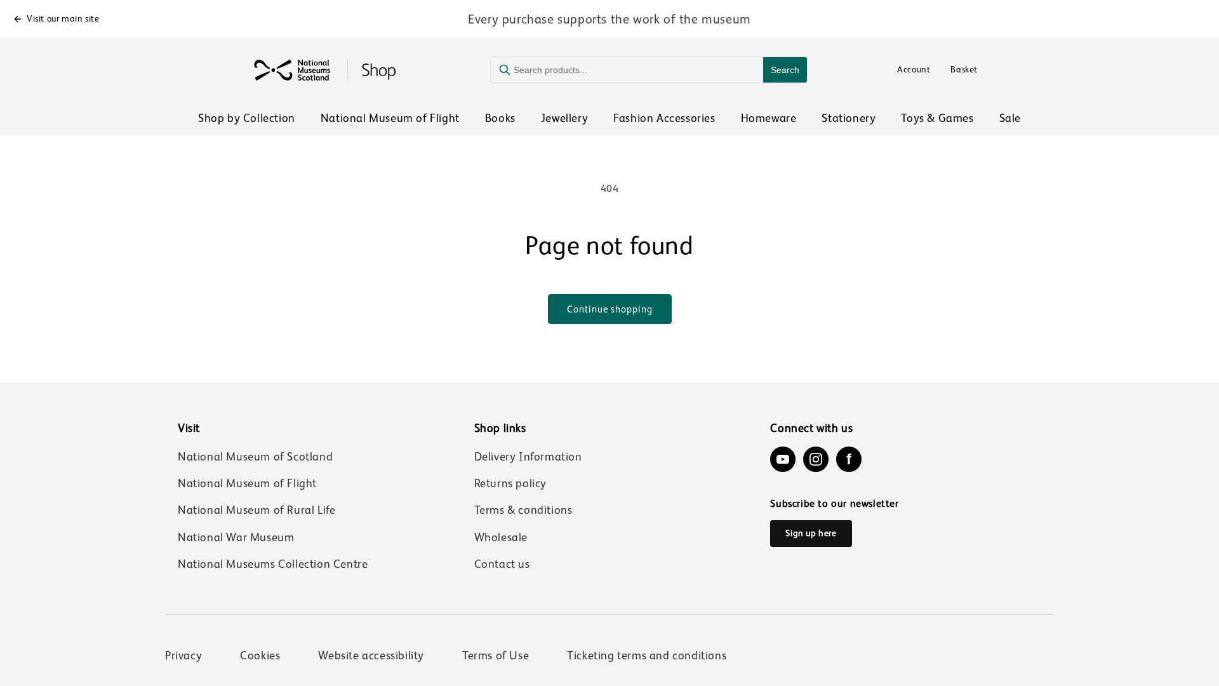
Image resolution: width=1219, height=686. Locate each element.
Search (785, 70)
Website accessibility (371, 655)
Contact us (502, 564)
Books (500, 118)
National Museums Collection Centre (273, 564)
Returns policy (510, 483)
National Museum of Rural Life (256, 510)
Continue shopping (610, 309)
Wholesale (501, 537)
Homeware (769, 118)
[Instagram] (816, 459)
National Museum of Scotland (255, 456)
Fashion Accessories (664, 118)
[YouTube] (783, 459)
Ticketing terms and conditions (646, 655)
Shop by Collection (246, 118)
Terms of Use (495, 655)
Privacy (183, 655)
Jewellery (564, 118)
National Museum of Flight (390, 118)
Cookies (260, 655)
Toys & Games (937, 118)
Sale (1010, 118)
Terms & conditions (523, 510)
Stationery (849, 118)
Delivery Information (528, 456)
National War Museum (236, 537)
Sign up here (810, 533)
